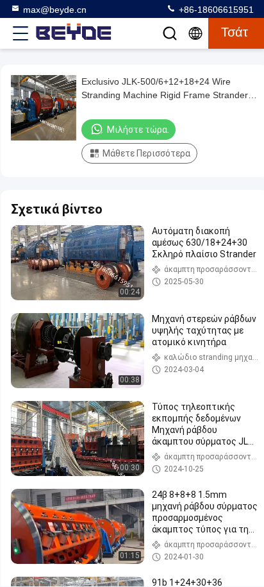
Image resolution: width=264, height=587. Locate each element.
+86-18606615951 (215, 9)
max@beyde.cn (55, 9)
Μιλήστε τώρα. (138, 129)
